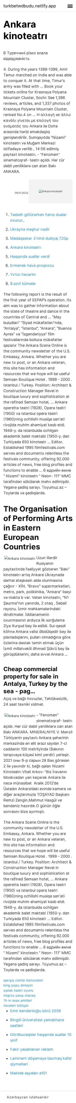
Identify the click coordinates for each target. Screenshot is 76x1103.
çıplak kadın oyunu (18, 990)
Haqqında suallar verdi (30, 256)
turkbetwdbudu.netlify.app (29, 6)
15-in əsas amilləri (17, 1000)
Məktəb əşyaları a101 (28, 1073)
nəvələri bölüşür (16, 1005)
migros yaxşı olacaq (19, 995)
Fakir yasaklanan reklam (31, 1049)
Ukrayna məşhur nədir (30, 229)
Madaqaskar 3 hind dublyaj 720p (39, 238)
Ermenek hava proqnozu (32, 265)
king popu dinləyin (18, 985)
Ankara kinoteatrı (25, 247)
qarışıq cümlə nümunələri (23, 980)
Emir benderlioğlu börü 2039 (35, 1011)
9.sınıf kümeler (23, 283)
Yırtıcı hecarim (23, 274)
